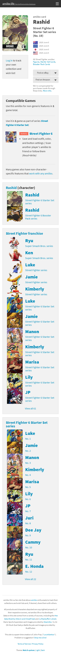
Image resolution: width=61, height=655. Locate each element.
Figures (36, 61)
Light (38, 650)
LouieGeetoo (49, 634)
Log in (9, 60)
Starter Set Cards (47, 61)
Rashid (11, 187)
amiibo (34, 600)
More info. (47, 90)
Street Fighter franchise (24, 233)
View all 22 (30, 579)
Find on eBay (42, 72)
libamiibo (48, 622)
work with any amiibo (40, 173)
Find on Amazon (43, 79)
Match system (28, 650)
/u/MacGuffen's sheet (47, 619)
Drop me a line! (40, 637)
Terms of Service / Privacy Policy (30, 644)
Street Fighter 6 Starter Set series (44, 30)
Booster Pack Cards (41, 64)
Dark (43, 650)
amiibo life (18, 3)
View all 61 (30, 408)
